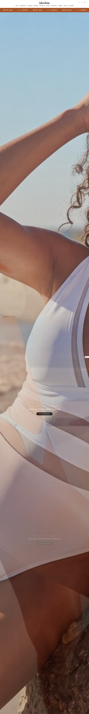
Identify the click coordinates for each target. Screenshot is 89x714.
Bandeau (36, 5)
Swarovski (30, 5)
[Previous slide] (5, 369)
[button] (79, 2)
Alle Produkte (23, 5)
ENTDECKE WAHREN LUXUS (44, 371)
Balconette (42, 5)
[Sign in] (82, 2)
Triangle (60, 5)
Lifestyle (66, 5)
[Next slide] (84, 369)
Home (16, 5)
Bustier (48, 5)
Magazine (71, 5)
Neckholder (54, 5)
